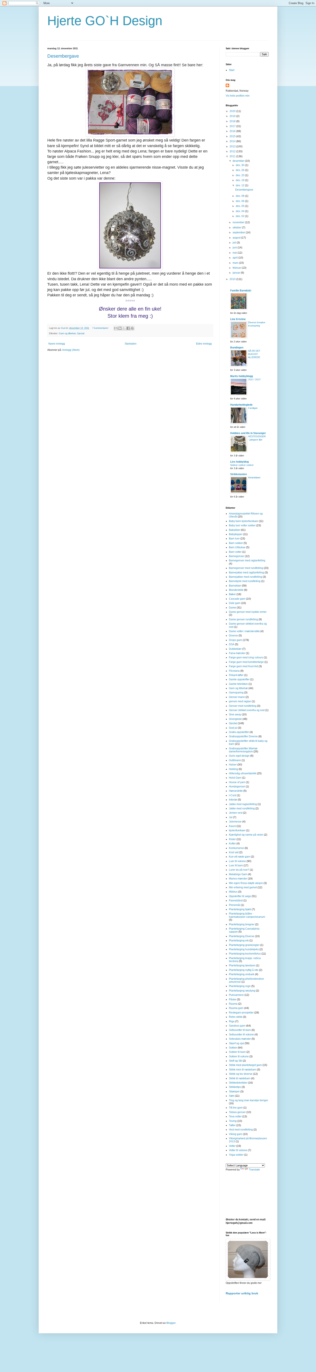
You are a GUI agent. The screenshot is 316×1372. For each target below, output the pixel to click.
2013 (233, 146)
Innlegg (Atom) (71, 349)
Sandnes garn (237, 1025)
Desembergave (63, 56)
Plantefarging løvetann (242, 965)
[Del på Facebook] (128, 328)
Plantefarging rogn (240, 986)
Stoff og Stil (235, 1060)
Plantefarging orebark (241, 974)
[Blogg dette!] (120, 328)
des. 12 (240, 185)
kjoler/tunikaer (237, 830)
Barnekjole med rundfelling (245, 581)
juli (235, 242)
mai (235, 252)
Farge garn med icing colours (246, 657)
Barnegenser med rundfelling (246, 568)
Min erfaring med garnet (243, 887)
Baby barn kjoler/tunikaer (243, 521)
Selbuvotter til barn (240, 1030)
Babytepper (235, 534)
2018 (233, 121)
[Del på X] (124, 328)
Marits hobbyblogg (241, 376)
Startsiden (131, 343)
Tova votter (235, 1116)
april (235, 257)
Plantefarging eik (239, 940)
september (239, 232)
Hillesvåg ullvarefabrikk (242, 773)
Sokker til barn (237, 1051)
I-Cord (232, 795)
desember (239, 160)
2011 (233, 156)
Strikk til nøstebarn (239, 1078)
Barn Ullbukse (237, 547)
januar (237, 272)
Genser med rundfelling (242, 705)
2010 (233, 279)
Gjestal (80, 333)
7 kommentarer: (100, 328)
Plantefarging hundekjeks (244, 949)
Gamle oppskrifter (239, 679)
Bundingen (236, 347)
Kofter (232, 843)
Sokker (233, 1047)
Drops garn (235, 640)
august (237, 237)
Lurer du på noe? (239, 869)
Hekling (233, 769)
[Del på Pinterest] (132, 328)
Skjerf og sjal (236, 1043)
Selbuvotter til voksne (241, 1034)
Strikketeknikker (238, 1082)
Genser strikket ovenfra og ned (247, 710)
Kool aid (234, 852)
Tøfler (232, 1125)
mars (236, 262)
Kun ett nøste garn (239, 856)
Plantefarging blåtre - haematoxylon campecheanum (247, 915)
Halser (233, 764)
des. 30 (240, 165)
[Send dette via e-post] (116, 328)
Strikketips (235, 1087)
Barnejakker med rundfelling (245, 576)
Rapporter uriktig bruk (242, 1293)
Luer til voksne (237, 861)
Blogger (170, 1322)
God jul (233, 727)
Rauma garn (236, 1008)
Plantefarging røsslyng (242, 990)
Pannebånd (236, 900)
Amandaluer (254, 477)
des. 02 (240, 216)
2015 (233, 136)
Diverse (233, 635)
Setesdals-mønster (240, 1038)
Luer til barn (236, 865)
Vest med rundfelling (241, 1129)
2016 (233, 131)
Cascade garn (237, 598)
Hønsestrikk (236, 790)
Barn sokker (236, 543)
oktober (237, 227)
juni (235, 247)
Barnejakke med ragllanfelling (246, 572)
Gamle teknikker (238, 683)
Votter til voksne (238, 1150)
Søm (231, 1095)
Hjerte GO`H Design (104, 21)
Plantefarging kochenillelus (245, 953)
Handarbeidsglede (241, 404)
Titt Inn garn (236, 1107)
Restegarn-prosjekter (241, 1012)
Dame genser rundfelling (243, 619)
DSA (231, 644)
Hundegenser (237, 786)
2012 (233, 151)
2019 (233, 116)
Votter (232, 1145)
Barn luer (234, 538)
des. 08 (240, 195)
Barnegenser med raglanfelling (247, 560)
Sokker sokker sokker (242, 465)
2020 (233, 111)
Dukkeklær (235, 648)
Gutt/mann (235, 760)
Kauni (232, 826)
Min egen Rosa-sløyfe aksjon (246, 883)
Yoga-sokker (236, 1154)
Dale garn (235, 603)
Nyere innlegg (56, 343)
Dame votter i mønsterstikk (244, 631)
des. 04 (240, 211)
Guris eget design (239, 755)
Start (231, 70)
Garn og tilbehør (67, 333)
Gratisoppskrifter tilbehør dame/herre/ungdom (243, 750)
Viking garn (235, 1134)
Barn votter (235, 551)
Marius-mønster (238, 878)
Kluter (232, 839)
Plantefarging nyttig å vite (243, 970)
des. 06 (240, 201)
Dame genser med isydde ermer (248, 611)
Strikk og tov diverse (240, 1073)
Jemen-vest (235, 812)
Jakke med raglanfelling (243, 804)
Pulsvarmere (236, 994)
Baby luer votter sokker (242, 525)
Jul (230, 817)
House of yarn (237, 782)
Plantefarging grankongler (244, 945)
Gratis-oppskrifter (239, 732)
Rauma (233, 1003)
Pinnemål (234, 905)
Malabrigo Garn (238, 874)
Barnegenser (236, 556)
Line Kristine (238, 319)
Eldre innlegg (204, 343)
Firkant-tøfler (236, 675)
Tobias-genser (237, 1112)
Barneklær (235, 585)
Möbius (233, 891)
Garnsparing (236, 692)
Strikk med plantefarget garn (245, 1065)
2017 (233, 126)
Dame (232, 607)
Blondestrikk (236, 589)
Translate (254, 1169)
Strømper (234, 1091)
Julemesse (235, 821)
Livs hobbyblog (239, 461)
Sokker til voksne (239, 1056)
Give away (235, 714)
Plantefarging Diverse (241, 936)
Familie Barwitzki (240, 290)
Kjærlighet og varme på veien (246, 834)
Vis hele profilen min (238, 95)
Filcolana (234, 670)
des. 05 (240, 206)
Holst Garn (235, 777)
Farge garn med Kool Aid (243, 666)
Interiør (233, 799)
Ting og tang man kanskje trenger (248, 1100)
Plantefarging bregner (242, 924)
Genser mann (237, 697)
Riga (232, 1021)
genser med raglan (240, 701)
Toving (233, 1121)
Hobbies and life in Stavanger (248, 433)
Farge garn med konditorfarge (246, 662)
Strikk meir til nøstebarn (242, 1069)
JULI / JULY (254, 379)
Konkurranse (236, 848)
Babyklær (234, 529)
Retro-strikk (235, 1016)
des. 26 (240, 170)
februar (237, 267)
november (239, 222)
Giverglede (235, 719)
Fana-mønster (237, 653)
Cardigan (253, 408)
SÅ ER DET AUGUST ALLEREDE (254, 354)
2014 (233, 141)
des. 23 (240, 175)
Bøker (232, 594)
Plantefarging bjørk (240, 909)
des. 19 (240, 180)
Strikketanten (238, 474)
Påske (232, 999)
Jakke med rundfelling (242, 808)
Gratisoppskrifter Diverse (243, 736)
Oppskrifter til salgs (240, 896)
